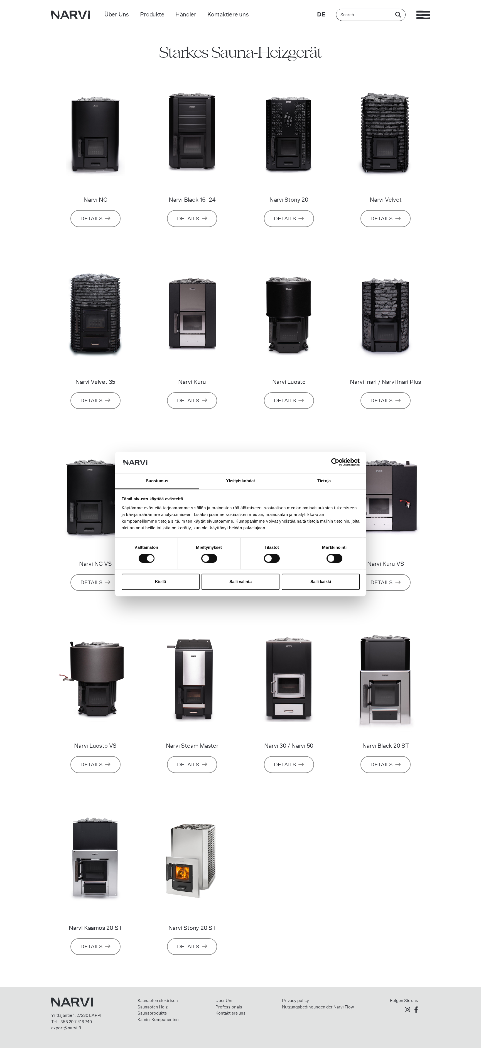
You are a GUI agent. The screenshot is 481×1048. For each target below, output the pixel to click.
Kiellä (160, 581)
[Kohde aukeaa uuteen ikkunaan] (407, 1010)
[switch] (209, 558)
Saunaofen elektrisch (158, 1000)
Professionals (228, 1007)
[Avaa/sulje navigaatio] (423, 15)
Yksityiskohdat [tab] (240, 480)
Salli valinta (240, 581)
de (321, 14)
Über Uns (116, 14)
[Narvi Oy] (70, 15)
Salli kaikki (320, 581)
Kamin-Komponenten (158, 1019)
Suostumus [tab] (157, 480)
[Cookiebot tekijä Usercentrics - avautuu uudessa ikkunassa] (335, 462)
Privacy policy (295, 1000)
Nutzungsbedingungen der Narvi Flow (318, 1007)
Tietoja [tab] (324, 480)
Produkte (152, 14)
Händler (185, 14)
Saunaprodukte (152, 1013)
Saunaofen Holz (153, 1007)
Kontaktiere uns (228, 14)
